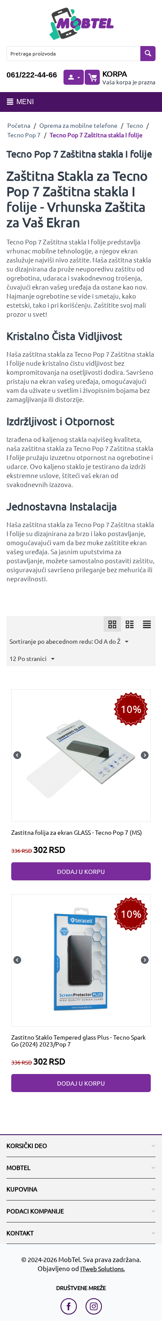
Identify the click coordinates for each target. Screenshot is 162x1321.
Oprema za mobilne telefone (78, 125)
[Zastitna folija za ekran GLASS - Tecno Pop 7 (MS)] (81, 754)
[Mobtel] (81, 22)
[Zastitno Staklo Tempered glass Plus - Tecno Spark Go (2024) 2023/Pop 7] (81, 959)
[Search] (148, 53)
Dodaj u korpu (81, 871)
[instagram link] (94, 1306)
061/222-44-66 (31, 75)
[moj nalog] (73, 77)
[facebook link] (70, 1306)
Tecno (135, 125)
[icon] (112, 624)
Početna (18, 125)
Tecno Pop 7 (24, 135)
